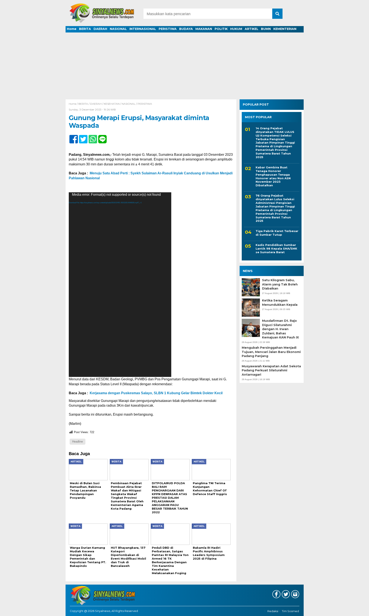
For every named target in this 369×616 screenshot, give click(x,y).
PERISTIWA (168, 29)
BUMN (266, 29)
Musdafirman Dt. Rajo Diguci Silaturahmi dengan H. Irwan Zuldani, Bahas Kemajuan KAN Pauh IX (280, 329)
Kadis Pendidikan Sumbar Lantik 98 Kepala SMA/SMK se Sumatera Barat (276, 248)
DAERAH (100, 29)
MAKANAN (203, 29)
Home (71, 29)
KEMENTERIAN (284, 29)
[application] (120, 284)
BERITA (85, 29)
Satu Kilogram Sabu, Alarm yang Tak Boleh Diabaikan (280, 284)
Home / (73, 103)
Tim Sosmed (290, 611)
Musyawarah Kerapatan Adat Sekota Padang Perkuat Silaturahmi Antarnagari (271, 370)
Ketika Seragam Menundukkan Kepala (279, 302)
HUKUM (236, 29)
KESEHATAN (112, 103)
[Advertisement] (184, 67)
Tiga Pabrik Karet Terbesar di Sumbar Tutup (277, 232)
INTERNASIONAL (142, 29)
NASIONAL (118, 29)
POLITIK (221, 29)
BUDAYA (186, 29)
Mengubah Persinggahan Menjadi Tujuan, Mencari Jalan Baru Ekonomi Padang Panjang (271, 351)
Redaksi (272, 611)
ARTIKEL (251, 29)
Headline (77, 441)
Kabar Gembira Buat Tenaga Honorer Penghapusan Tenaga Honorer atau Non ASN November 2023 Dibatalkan (273, 176)
